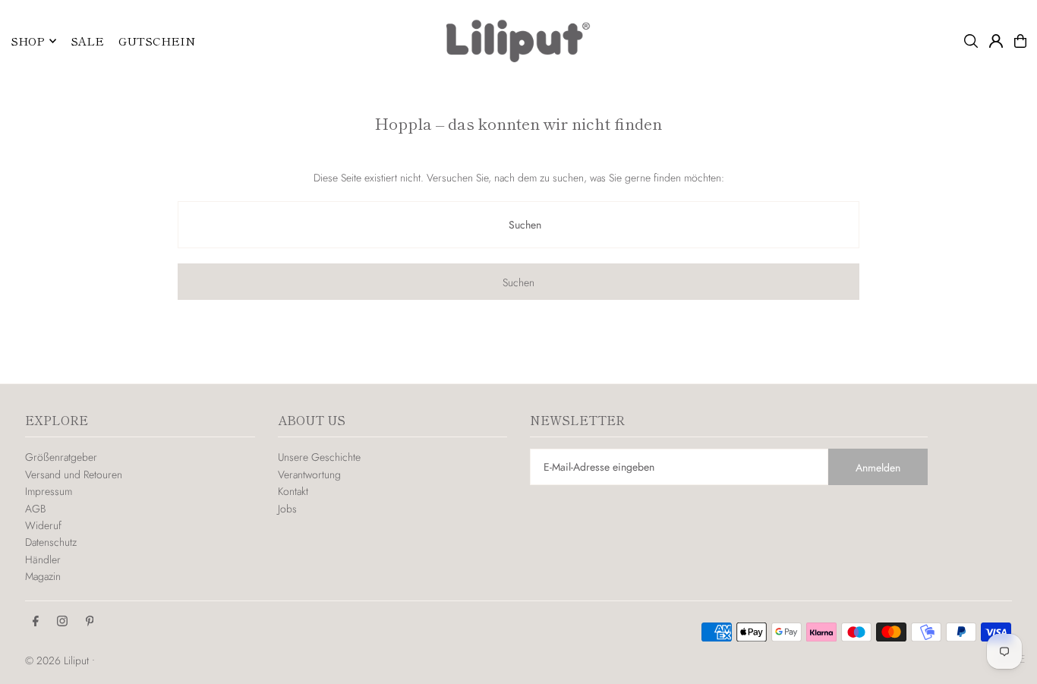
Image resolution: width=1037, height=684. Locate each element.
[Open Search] (971, 41)
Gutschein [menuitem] (156, 41)
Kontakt (293, 491)
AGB (35, 508)
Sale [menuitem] (87, 41)
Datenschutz (51, 542)
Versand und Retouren (73, 474)
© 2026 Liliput (58, 660)
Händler (43, 559)
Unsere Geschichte (319, 457)
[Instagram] (62, 622)
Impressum (48, 491)
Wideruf (43, 525)
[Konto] (996, 41)
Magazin (43, 576)
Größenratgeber (61, 457)
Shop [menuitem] (28, 41)
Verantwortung (309, 474)
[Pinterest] (90, 622)
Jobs (287, 508)
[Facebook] (36, 622)
